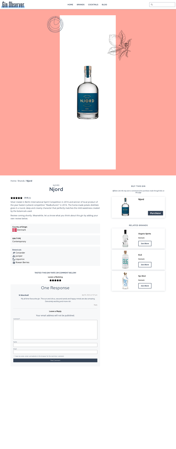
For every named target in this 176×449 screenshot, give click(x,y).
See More (145, 243)
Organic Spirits (144, 233)
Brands (80, 4)
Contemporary (19, 241)
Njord (56, 185)
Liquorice (20, 259)
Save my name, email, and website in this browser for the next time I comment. (39, 356)
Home (70, 4)
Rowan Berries (22, 262)
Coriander (20, 252)
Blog (104, 4)
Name (15, 342)
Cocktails (93, 4)
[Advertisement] (138, 306)
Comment (16, 319)
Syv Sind (142, 276)
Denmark (141, 238)
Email (15, 349)
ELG (140, 255)
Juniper (19, 255)
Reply (95, 305)
